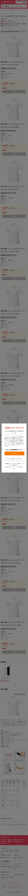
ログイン (14, 467)
